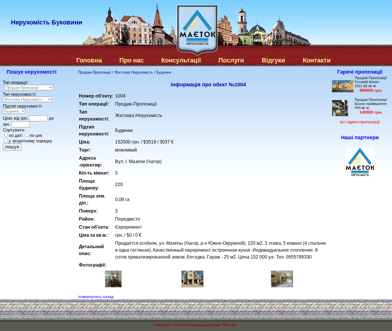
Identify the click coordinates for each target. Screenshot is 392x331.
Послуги (231, 60)
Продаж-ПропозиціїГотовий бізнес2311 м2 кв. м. (371, 84)
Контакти (317, 60)
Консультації (181, 60)
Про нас (131, 60)
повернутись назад (96, 296)
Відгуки (273, 60)
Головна (89, 60)
